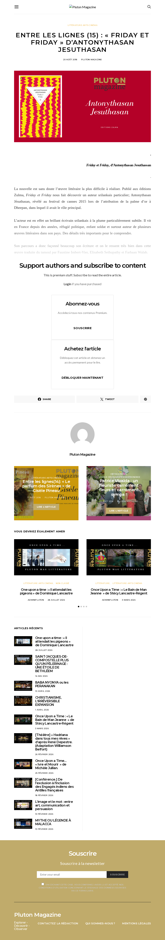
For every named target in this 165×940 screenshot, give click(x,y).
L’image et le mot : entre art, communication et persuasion (54, 805)
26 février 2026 (44, 754)
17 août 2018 (34, 497)
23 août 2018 (106, 501)
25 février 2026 (44, 773)
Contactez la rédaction (58, 923)
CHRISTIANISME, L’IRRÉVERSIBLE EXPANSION (48, 701)
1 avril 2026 (42, 709)
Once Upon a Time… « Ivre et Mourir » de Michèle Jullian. (51, 764)
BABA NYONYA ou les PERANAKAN (51, 684)
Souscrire (82, 328)
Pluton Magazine (91, 59)
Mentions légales (136, 923)
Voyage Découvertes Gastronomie (119, 477)
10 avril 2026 (42, 691)
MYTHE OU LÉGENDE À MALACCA (53, 822)
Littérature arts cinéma (82, 25)
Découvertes (118, 474)
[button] (78, 606)
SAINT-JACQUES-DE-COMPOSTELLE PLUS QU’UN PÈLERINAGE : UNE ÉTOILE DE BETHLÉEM (52, 664)
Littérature (102, 583)
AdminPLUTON (36, 600)
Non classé (62, 583)
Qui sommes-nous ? (100, 923)
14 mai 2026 (41, 676)
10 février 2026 (44, 814)
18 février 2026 (44, 795)
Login (67, 284)
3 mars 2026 (128, 600)
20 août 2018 (70, 59)
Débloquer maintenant (82, 378)
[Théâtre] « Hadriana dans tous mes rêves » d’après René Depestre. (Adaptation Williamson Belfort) (53, 742)
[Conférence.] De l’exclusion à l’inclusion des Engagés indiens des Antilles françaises (54, 785)
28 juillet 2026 (56, 600)
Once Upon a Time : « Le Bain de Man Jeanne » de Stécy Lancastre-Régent (118, 591)
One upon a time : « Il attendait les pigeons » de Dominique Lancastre (46, 591)
